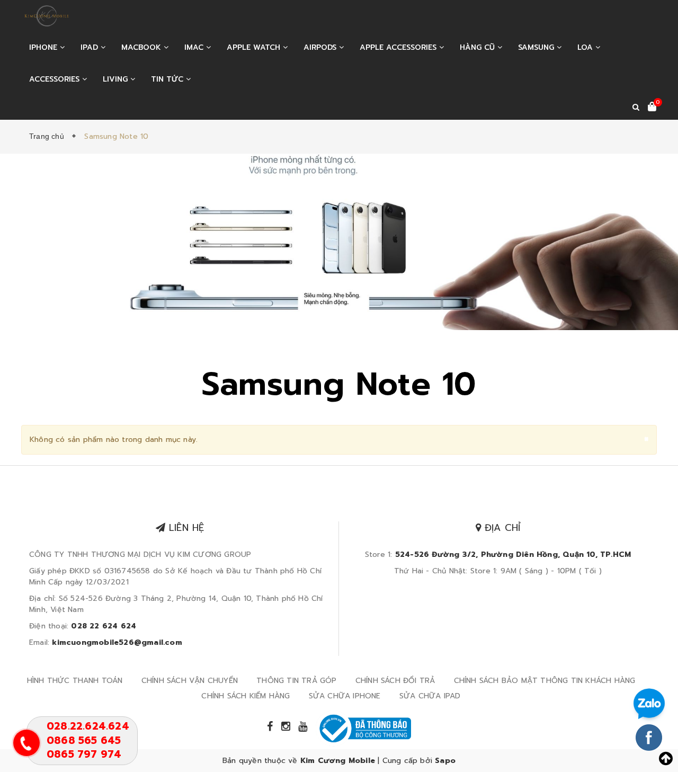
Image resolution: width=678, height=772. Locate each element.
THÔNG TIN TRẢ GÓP (296, 680)
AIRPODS (321, 47)
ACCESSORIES (55, 79)
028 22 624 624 (103, 626)
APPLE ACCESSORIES (399, 47)
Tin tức (168, 79)
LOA (586, 47)
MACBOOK (142, 47)
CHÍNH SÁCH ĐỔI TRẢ (395, 680)
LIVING (116, 79)
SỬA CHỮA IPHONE (345, 696)
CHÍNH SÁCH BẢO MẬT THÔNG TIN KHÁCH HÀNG (545, 680)
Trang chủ (48, 136)
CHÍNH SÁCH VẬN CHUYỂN (189, 680)
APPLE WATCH (255, 47)
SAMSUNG (537, 47)
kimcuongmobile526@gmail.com (117, 642)
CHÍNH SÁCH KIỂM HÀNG (245, 696)
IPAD (91, 47)
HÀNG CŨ (478, 47)
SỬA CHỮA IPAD (430, 696)
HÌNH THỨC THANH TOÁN (75, 680)
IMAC (195, 47)
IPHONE (44, 47)
